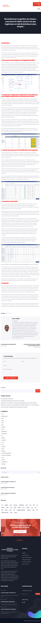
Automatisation (4, 416)
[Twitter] (22, 602)
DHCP (7, 507)
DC (2, 435)
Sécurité (3, 459)
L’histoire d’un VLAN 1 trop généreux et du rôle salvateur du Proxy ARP (14, 407)
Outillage (3, 450)
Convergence (4, 433)
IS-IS (3, 444)
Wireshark (4, 464)
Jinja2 (28, 507)
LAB (32, 507)
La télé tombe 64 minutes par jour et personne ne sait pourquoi (12, 400)
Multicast (3, 446)
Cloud (3, 429)
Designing (4, 440)
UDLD (11, 512)
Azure (3, 420)
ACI (2, 414)
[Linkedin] (24, 602)
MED (2, 510)
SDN (3, 457)
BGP (2, 424)
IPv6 (3, 442)
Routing (28, 510)
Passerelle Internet (21, 510)
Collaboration (4, 431)
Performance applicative (6, 453)
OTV (14, 510)
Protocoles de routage (6, 455)
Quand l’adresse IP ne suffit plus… (8, 493)
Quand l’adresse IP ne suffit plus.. (8, 609)
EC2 (11, 507)
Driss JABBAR (16, 318)
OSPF (3, 448)
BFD (2, 422)
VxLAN (15, 512)
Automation (21, 505)
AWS (3, 418)
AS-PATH (15, 505)
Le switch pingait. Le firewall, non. (7, 398)
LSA (35, 507)
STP (37, 510)
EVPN (15, 507)
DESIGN (3, 437)
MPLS (6, 510)
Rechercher (3, 387)
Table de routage (5, 512)
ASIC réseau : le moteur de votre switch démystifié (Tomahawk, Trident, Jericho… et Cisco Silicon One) (20, 405)
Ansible (6, 505)
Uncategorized (4, 461)
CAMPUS (3, 427)
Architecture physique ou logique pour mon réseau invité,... (32, 345)
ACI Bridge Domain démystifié (8, 344)
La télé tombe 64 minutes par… (8, 487)
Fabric (19, 507)
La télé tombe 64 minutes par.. (8, 601)
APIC (11, 505)
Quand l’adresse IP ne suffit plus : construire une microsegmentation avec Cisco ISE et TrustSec (19, 402)
